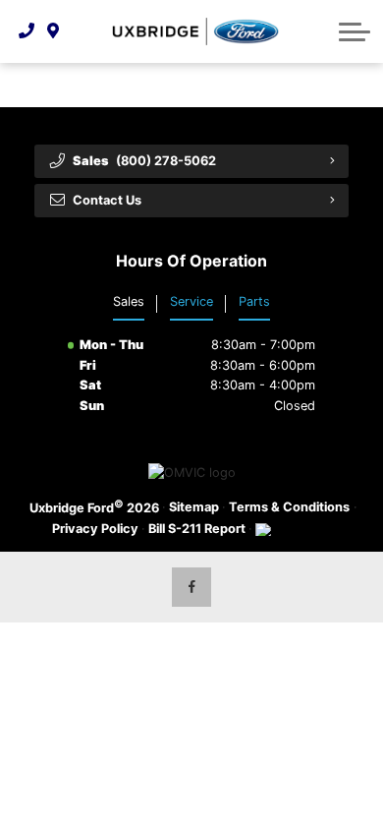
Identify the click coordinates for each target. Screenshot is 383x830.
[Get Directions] (53, 31)
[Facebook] (191, 587)
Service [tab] (191, 301)
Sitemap (194, 507)
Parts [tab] (254, 301)
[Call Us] (27, 31)
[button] (354, 31)
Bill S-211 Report (197, 528)
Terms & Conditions (289, 507)
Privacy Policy (95, 528)
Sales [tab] (128, 301)
